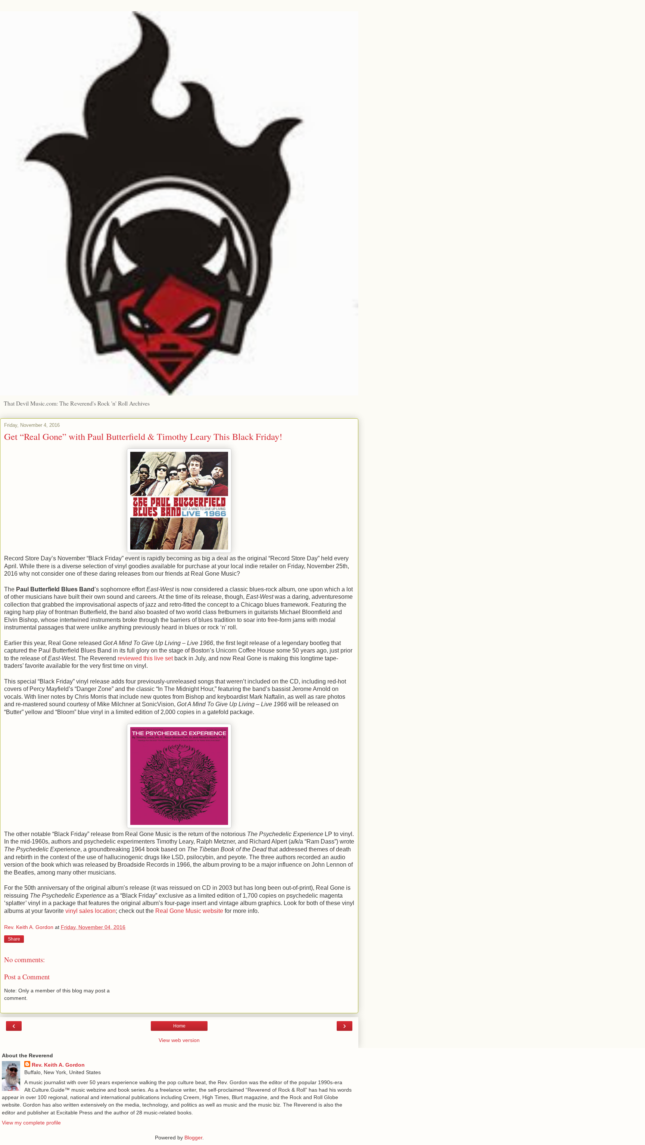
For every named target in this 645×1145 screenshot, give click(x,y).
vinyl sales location (90, 911)
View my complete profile (31, 1123)
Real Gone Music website (189, 911)
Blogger (193, 1138)
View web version (179, 1040)
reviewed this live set (145, 658)
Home (179, 1026)
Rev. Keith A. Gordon (58, 1065)
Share (14, 939)
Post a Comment (27, 976)
